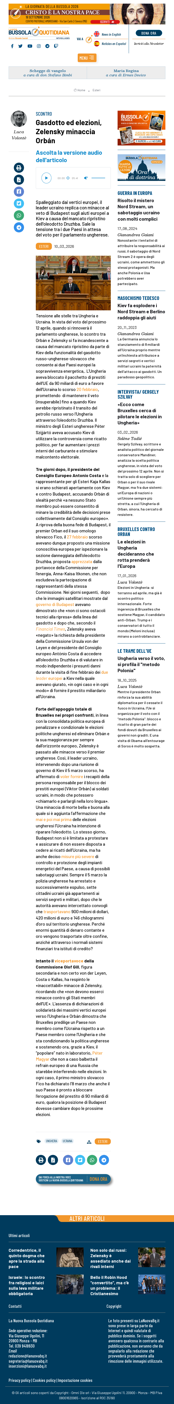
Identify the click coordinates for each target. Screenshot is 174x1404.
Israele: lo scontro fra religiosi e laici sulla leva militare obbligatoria (27, 1285)
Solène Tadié (130, 439)
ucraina (67, 1141)
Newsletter (149, 43)
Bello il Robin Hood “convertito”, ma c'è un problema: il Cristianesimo (109, 1285)
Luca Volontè (19, 135)
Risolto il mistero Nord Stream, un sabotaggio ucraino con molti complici (139, 209)
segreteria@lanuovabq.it (28, 1361)
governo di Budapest (55, 604)
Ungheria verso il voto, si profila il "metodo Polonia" (141, 664)
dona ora (149, 32)
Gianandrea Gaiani (136, 235)
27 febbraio (77, 536)
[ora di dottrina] (141, 167)
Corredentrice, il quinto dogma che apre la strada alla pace (27, 1258)
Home (81, 90)
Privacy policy (19, 1380)
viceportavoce (69, 960)
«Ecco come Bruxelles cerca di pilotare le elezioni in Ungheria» (140, 413)
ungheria (51, 1141)
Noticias (114, 43)
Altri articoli (87, 1218)
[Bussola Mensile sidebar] (141, 128)
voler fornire (71, 776)
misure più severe (77, 856)
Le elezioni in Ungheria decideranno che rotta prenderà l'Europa (136, 553)
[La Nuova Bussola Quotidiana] (39, 33)
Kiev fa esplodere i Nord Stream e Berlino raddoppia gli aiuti (141, 311)
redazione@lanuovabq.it (28, 1355)
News (111, 34)
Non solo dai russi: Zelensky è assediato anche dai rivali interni (110, 1258)
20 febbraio (87, 389)
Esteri (96, 90)
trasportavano (57, 911)
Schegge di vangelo (48, 70)
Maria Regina (126, 70)
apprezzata (81, 561)
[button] (87, 57)
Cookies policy (44, 1380)
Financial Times (50, 629)
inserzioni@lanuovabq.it (28, 1366)
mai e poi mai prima (54, 819)
